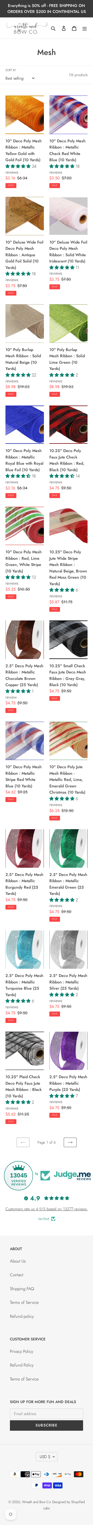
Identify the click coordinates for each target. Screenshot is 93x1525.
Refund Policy (21, 1365)
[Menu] (84, 28)
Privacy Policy (21, 1351)
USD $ (45, 1457)
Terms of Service (24, 1302)
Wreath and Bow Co (36, 1501)
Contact (16, 1275)
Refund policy (22, 1316)
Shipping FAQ (22, 1289)
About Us (18, 1261)
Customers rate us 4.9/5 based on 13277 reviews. (46, 1209)
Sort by (10, 70)
